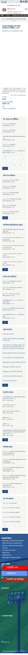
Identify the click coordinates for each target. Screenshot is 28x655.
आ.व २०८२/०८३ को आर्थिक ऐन (9, 144)
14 (21, 162)
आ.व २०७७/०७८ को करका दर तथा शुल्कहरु (11, 521)
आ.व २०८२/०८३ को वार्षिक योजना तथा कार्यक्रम (12, 287)
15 (6, 164)
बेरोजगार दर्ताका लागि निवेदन (8, 334)
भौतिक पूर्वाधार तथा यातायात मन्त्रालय (11, 557)
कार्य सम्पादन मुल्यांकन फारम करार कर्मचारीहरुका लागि (13, 357)
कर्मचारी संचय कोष (6, 555)
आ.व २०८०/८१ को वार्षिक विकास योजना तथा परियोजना (13, 308)
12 (11, 162)
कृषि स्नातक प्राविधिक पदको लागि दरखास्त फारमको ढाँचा (14, 353)
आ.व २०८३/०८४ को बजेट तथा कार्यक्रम (11, 180)
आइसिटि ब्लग (12, 567)
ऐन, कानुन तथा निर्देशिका (7, 102)
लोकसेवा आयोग (5, 553)
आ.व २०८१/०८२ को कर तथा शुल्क (10, 503)
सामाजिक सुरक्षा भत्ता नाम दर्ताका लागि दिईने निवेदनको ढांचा (14, 362)
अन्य (5, 168)
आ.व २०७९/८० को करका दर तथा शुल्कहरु (11, 512)
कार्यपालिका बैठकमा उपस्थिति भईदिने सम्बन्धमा (18, 15)
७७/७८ (3, 106)
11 (6, 162)
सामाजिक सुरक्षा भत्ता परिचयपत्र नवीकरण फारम (12, 367)
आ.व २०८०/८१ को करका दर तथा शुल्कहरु (11, 507)
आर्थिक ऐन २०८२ (6, 424)
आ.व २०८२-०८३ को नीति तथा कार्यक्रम (11, 211)
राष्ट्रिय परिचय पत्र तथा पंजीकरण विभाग (12, 543)
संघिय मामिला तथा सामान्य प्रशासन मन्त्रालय (12, 540)
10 (23, 159)
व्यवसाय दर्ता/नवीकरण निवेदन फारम (9, 380)
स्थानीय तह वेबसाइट (15, 579)
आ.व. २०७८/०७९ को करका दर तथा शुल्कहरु (12, 517)
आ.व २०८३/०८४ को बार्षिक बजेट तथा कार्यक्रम (12, 281)
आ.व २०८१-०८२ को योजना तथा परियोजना (11, 294)
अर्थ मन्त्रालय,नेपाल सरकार (8, 550)
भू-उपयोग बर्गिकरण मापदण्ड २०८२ (9, 405)
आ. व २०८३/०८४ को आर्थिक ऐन (9, 130)
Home (3, 19)
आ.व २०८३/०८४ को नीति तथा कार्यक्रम (11, 192)
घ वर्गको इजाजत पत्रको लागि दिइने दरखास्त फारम (12, 376)
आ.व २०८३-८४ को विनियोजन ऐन (9, 123)
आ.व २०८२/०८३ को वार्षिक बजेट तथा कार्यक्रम (12, 199)
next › (14, 164)
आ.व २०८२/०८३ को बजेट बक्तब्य (9, 205)
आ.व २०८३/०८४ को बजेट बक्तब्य (9, 186)
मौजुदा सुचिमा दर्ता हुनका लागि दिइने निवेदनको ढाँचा (12, 371)
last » (21, 164)
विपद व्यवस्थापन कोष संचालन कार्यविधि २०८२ (12, 411)
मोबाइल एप (11, 573)
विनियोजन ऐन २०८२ (7, 417)
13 (16, 162)
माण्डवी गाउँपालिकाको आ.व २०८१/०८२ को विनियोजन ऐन (14, 150)
